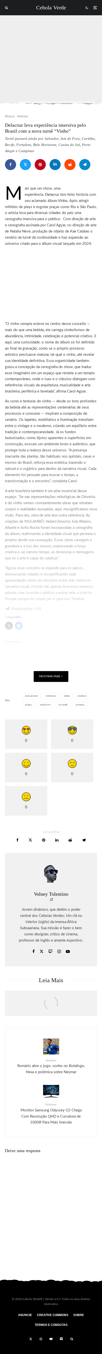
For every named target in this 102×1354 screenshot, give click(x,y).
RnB (67, 696)
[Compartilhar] (10, 164)
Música (10, 116)
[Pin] (40, 164)
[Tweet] (25, 164)
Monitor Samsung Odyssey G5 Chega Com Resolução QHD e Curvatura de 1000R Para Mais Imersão (51, 1113)
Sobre (78, 1315)
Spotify (46, 705)
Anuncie (25, 1315)
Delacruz (52, 194)
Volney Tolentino (51, 894)
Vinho (63, 201)
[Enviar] (70, 164)
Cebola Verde (51, 7)
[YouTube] (51, 1339)
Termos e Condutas (51, 1325)
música (52, 696)
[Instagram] (41, 1339)
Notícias (22, 116)
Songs (83, 696)
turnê (64, 705)
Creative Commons (52, 1315)
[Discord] (61, 1339)
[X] (31, 1339)
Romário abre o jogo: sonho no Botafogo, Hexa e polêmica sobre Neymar (51, 1066)
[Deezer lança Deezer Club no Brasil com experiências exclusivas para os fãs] (51, 1006)
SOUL (29, 705)
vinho (80, 705)
